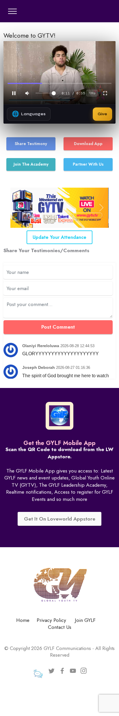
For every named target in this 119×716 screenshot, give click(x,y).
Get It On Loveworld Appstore (59, 519)
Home (22, 620)
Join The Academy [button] (31, 164)
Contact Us (59, 627)
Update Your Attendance (59, 237)
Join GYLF (85, 620)
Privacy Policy (51, 620)
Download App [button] (88, 144)
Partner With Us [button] (88, 164)
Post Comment (58, 327)
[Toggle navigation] (12, 11)
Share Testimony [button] (31, 144)
